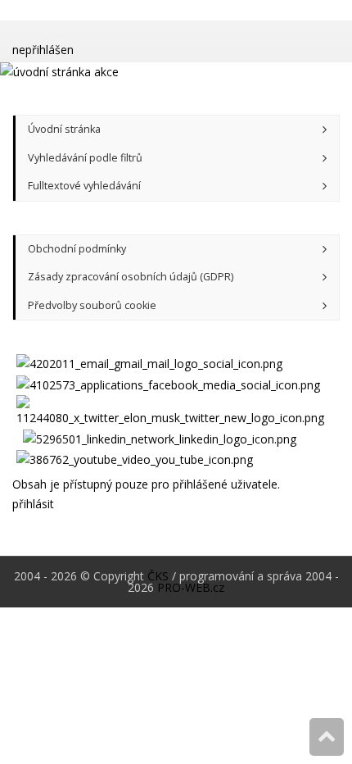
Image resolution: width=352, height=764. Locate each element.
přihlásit (33, 504)
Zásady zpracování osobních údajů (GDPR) (130, 277)
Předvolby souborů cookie (92, 305)
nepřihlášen (43, 49)
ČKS (158, 576)
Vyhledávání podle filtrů (85, 158)
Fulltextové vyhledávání (84, 186)
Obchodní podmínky (77, 249)
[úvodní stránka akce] (176, 72)
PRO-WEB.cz (190, 587)
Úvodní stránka (64, 129)
